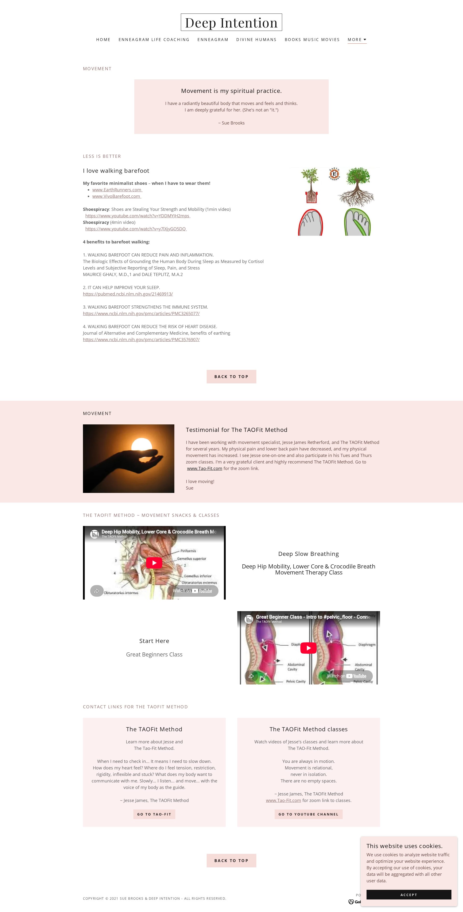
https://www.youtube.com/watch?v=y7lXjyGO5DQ (136, 229)
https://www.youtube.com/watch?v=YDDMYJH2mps (138, 216)
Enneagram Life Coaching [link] (154, 39)
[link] (231, 26)
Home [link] (103, 39)
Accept (409, 894)
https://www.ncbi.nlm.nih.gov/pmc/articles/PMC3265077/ (141, 313)
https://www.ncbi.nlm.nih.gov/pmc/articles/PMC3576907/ (141, 339)
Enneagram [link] (213, 39)
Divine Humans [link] (256, 39)
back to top (231, 376)
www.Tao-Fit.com (204, 468)
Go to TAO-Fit (154, 814)
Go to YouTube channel (309, 814)
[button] (357, 40)
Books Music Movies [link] (312, 39)
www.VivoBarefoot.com (116, 196)
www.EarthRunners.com (117, 190)
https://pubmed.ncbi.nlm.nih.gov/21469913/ (128, 294)
